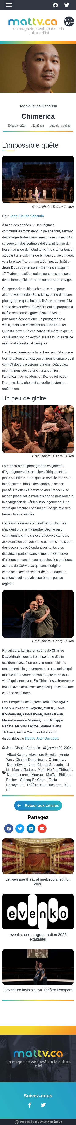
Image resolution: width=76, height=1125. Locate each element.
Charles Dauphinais (30, 759)
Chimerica (56, 759)
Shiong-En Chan (32, 780)
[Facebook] (55, 5)
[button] (9, 5)
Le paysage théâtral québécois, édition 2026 (38, 881)
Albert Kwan (16, 754)
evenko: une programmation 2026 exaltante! (38, 937)
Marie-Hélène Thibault (54, 770)
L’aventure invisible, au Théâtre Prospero (38, 990)
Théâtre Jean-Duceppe (44, 785)
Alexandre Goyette (43, 754)
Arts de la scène (60, 125)
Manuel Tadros (23, 770)
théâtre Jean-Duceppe (41, 738)
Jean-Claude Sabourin (27, 216)
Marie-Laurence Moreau (25, 775)
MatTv (51, 775)
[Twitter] (67, 5)
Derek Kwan (16, 764)
